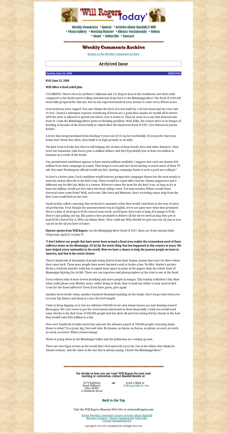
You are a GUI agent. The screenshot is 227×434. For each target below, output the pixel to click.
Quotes (107, 27)
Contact (128, 36)
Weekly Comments (85, 27)
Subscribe (112, 36)
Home (97, 36)
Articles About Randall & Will (135, 27)
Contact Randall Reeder (117, 421)
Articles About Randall (138, 415)
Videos (155, 32)
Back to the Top (113, 400)
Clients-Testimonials (132, 32)
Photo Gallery (77, 32)
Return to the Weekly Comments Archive (113, 54)
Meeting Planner (102, 32)
